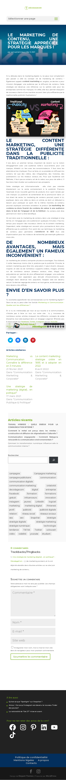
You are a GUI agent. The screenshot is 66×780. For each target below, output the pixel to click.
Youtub (53, 322)
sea (11, 518)
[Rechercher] (53, 460)
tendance (14, 530)
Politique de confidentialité (31, 757)
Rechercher (13, 455)
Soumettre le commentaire (30, 656)
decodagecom (16, 489)
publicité (27, 509)
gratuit (12, 497)
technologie (50, 526)
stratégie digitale (17, 522)
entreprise (51, 489)
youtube (34, 534)
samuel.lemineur (18, 52)
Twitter (32, 322)
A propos (43, 760)
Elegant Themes (26, 776)
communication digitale (21, 481)
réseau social (28, 513)
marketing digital (33, 505)
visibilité (22, 534)
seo (22, 518)
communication (48, 477)
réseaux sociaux (48, 513)
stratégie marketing (46, 522)
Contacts (31, 763)
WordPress (51, 776)
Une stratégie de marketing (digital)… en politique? (19, 389)
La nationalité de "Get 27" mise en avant (25, 711)
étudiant (46, 534)
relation (13, 513)
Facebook (25, 322)
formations (50, 493)
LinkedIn (40, 501)
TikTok (26, 530)
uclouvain (51, 530)
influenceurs (31, 497)
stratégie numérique (19, 526)
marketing (14, 505)
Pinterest (51, 505)
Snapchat (35, 518)
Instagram (40, 322)
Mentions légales (24, 760)
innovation (50, 497)
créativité (51, 485)
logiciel (52, 501)
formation (32, 493)
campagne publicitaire (20, 477)
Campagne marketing (45, 473)
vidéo (12, 534)
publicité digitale (48, 509)
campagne (14, 473)
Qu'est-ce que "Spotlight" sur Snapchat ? (25, 702)
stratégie (51, 518)
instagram (14, 501)
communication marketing (22, 485)
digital (35, 489)
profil (11, 509)
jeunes (27, 501)
